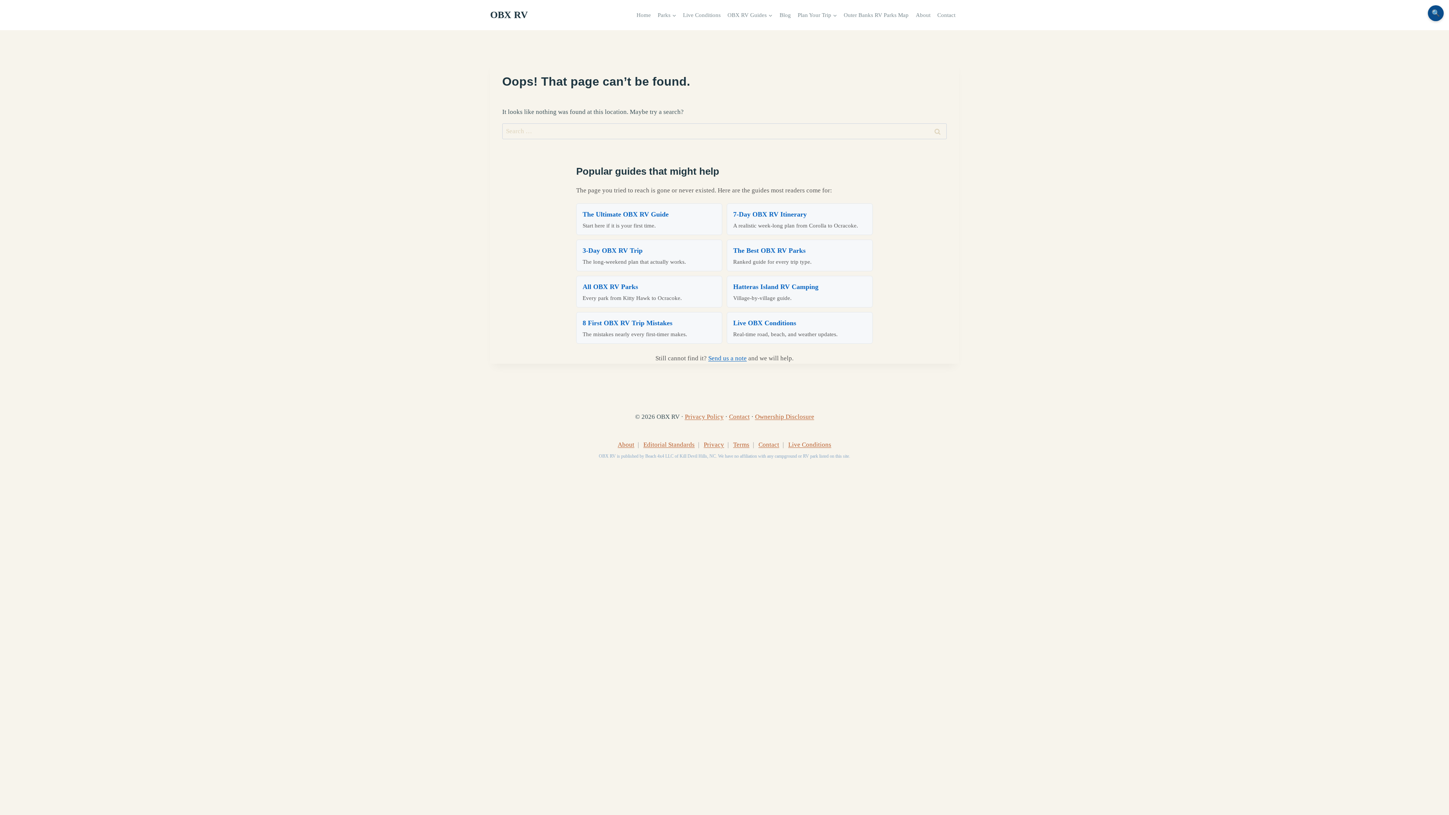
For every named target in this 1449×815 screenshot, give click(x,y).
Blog (785, 15)
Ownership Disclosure (784, 416)
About (923, 15)
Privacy (714, 444)
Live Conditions (702, 15)
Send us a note (727, 358)
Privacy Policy (704, 416)
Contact (946, 15)
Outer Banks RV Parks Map (876, 15)
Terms (741, 444)
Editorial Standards (669, 444)
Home (644, 15)
